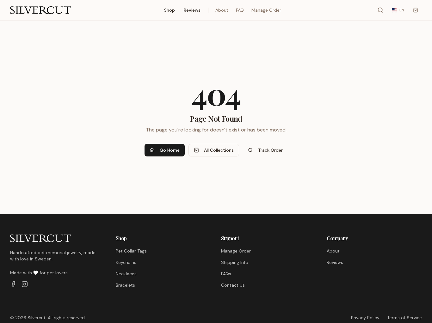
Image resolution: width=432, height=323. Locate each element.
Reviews (192, 10)
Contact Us (233, 285)
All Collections (219, 150)
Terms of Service (404, 317)
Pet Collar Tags (131, 251)
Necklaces (126, 274)
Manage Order (266, 10)
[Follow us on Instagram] (25, 284)
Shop (169, 10)
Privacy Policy (365, 317)
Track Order (270, 150)
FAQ (240, 10)
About (221, 10)
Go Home (170, 150)
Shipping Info (234, 262)
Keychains (126, 262)
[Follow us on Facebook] (13, 284)
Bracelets (125, 285)
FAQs (226, 274)
